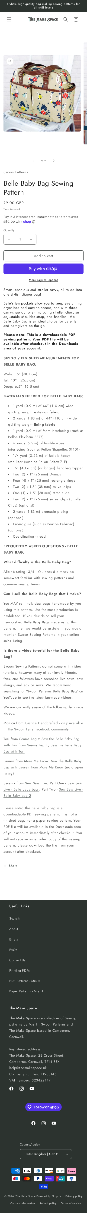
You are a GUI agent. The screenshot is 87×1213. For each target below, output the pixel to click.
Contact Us (17, 960)
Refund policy (48, 1203)
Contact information (22, 1203)
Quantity (9, 230)
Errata (13, 939)
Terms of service (71, 1203)
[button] (9, 19)
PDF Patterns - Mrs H (24, 981)
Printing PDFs (19, 970)
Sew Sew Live (36, 783)
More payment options (43, 280)
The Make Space (25, 1196)
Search (14, 918)
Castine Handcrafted (41, 723)
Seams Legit (29, 738)
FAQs (13, 949)
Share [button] (13, 865)
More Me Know (36, 761)
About (13, 928)
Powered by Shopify (48, 1196)
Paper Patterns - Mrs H (26, 991)
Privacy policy (74, 1196)
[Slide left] (33, 160)
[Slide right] (54, 160)
